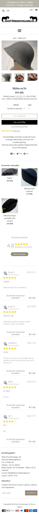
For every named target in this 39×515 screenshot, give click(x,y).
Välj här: (16, 105)
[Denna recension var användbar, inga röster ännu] (29, 298)
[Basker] (10, 172)
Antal (29, 105)
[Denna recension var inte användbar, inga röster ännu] (33, 298)
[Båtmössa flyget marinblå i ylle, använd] (10, 205)
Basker (9, 178)
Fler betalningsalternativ (19, 127)
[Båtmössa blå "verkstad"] (29, 177)
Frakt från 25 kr (20, 96)
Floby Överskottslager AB (22, 504)
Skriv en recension (20, 254)
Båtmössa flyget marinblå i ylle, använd (10, 218)
